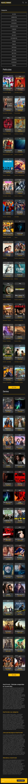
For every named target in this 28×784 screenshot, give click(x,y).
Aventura (14, 20)
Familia (14, 44)
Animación (14, 17)
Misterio (14, 53)
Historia (14, 50)
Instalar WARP (21, 780)
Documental (14, 38)
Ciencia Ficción (14, 26)
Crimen (14, 32)
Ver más (14, 387)
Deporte (14, 35)
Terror (14, 65)
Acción (14, 14)
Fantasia (14, 47)
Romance (14, 59)
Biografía (14, 23)
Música (14, 56)
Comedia (14, 29)
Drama (14, 41)
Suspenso (14, 62)
